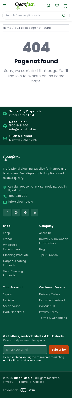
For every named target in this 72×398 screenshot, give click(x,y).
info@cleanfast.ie (20, 202)
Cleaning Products (16, 255)
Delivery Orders (49, 294)
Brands (7, 239)
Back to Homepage (36, 93)
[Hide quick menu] (67, 384)
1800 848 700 (17, 196)
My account (11, 306)
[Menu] (4, 5)
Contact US (47, 306)
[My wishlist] (57, 6)
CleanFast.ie (23, 378)
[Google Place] (25, 212)
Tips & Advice (48, 255)
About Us (45, 233)
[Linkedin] (34, 212)
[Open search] (64, 15)
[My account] (48, 6)
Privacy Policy (48, 312)
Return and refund (52, 300)
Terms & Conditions (53, 318)
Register (8, 300)
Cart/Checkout (13, 312)
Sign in (7, 294)
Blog (42, 249)
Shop (6, 233)
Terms (23, 382)
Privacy (8, 382)
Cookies (38, 382)
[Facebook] (7, 212)
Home (7, 28)
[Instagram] (16, 212)
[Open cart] (65, 6)
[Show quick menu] (64, 393)
